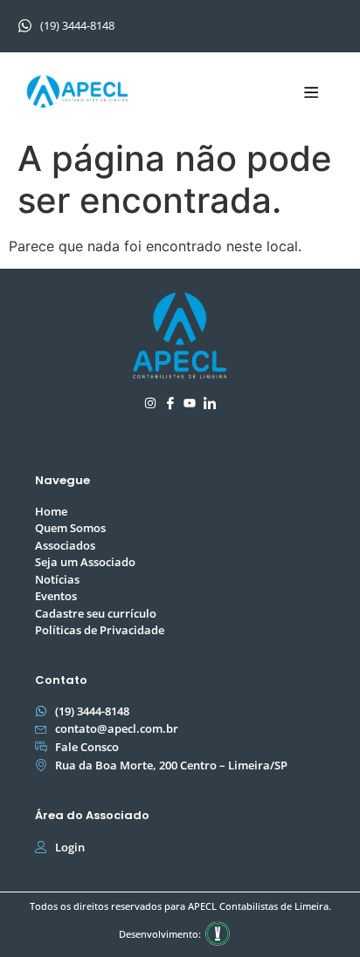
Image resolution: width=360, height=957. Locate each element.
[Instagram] (150, 403)
